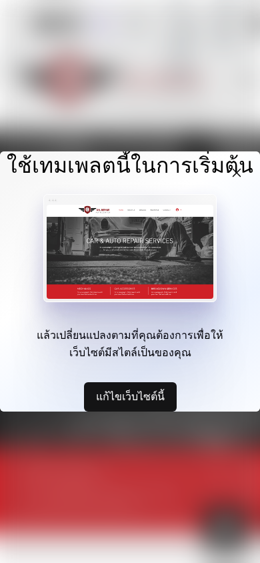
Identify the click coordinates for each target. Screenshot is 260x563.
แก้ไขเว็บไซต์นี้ (130, 396)
